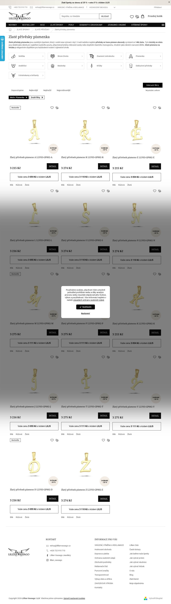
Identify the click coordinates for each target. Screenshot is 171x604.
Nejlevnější (33, 90)
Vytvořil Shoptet (155, 598)
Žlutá (27, 185)
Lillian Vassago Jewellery (60, 555)
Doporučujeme (17, 90)
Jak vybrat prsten (137, 558)
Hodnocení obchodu (98, 7)
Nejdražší (47, 90)
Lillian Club (134, 545)
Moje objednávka (137, 583)
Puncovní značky (102, 571)
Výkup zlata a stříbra (103, 579)
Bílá (11, 185)
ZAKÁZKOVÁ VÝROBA (104, 583)
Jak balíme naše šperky (139, 554)
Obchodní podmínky (103, 562)
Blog (131, 575)
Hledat (105, 16)
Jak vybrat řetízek (137, 566)
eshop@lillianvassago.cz (60, 546)
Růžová (19, 185)
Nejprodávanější (63, 90)
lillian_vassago (56, 560)
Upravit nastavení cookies (74, 598)
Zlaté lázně (134, 579)
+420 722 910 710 (57, 550)
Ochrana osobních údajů (105, 558)
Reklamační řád (101, 566)
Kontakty (98, 587)
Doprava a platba (102, 554)
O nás (132, 571)
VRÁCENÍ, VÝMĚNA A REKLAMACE (71, 7)
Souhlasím (86, 307)
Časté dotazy (135, 549)
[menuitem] (12, 25)
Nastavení (85, 313)
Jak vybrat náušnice (138, 562)
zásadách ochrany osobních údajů (88, 300)
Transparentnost (102, 575)
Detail (52, 166)
